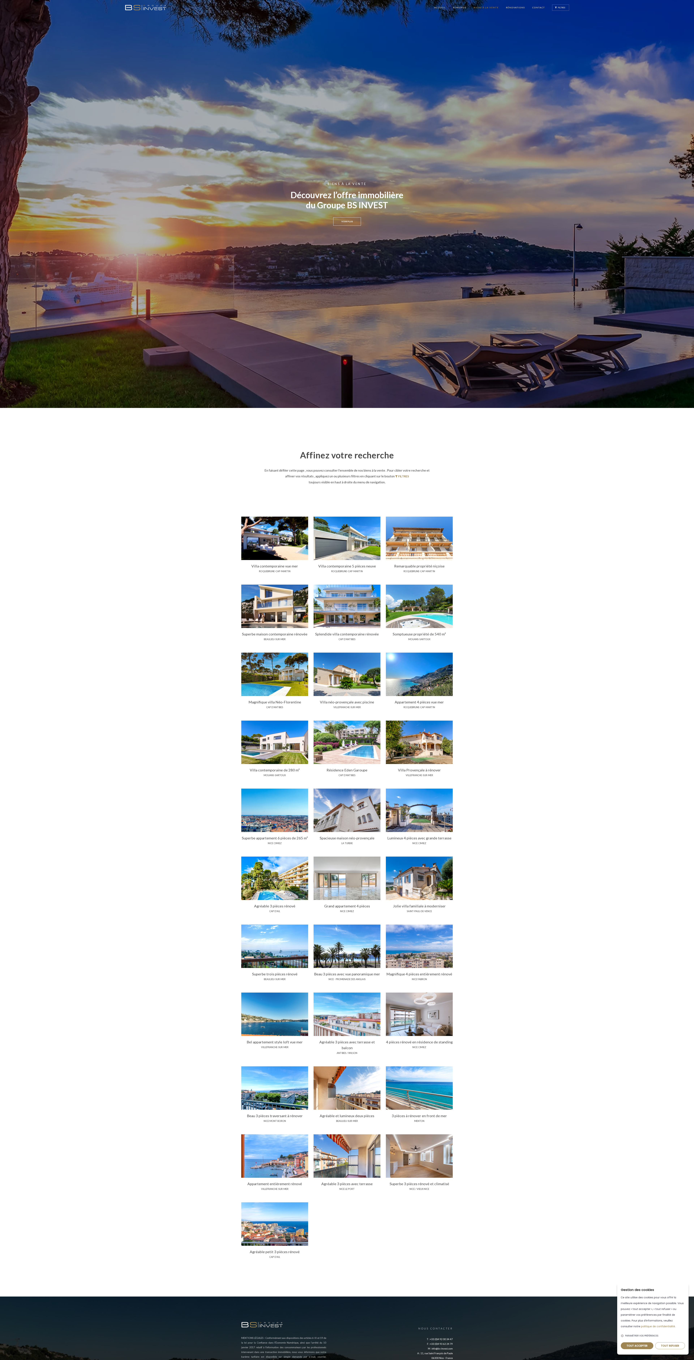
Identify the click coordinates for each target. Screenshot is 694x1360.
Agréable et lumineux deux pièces (347, 1116)
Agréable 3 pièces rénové (274, 906)
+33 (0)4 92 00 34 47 (441, 1339)
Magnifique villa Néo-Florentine (275, 702)
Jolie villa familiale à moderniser (419, 906)
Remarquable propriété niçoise (419, 566)
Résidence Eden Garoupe (347, 770)
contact (538, 7)
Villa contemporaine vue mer (274, 566)
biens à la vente (486, 7)
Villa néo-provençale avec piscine (347, 702)
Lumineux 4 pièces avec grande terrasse (419, 838)
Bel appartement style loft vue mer (275, 1042)
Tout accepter (637, 1346)
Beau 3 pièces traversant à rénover (275, 1116)
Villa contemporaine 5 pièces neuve (347, 566)
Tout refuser (670, 1346)
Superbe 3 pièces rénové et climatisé (419, 1184)
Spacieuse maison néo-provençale (347, 838)
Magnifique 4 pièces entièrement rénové (419, 974)
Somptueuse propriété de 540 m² (419, 634)
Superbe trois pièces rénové (274, 974)
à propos (459, 7)
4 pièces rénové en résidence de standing (419, 1042)
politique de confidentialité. (658, 1326)
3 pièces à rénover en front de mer (419, 1116)
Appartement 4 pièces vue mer (419, 702)
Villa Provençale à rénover (419, 770)
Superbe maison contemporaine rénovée (274, 634)
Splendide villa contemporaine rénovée (347, 634)
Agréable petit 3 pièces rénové (275, 1252)
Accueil (440, 7)
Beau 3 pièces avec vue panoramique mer (347, 974)
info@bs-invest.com (442, 1348)
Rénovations (515, 7)
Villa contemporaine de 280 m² (275, 770)
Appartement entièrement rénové (274, 1184)
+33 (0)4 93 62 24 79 (441, 1343)
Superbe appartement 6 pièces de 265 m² (275, 838)
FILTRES (561, 7)
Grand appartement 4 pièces (347, 906)
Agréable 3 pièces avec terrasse (347, 1184)
